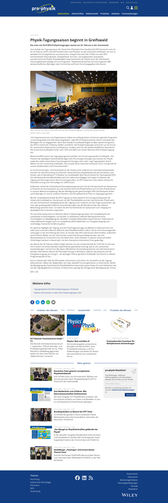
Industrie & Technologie (95, 2)
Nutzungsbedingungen (128, 483)
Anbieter (115, 13)
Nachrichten (63, 13)
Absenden (130, 395)
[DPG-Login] (132, 8)
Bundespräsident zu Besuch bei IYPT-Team (73, 411)
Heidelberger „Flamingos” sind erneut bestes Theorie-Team (74, 451)
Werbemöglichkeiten (129, 480)
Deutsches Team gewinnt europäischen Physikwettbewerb (72, 372)
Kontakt (134, 486)
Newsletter (133, 489)
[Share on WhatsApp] (48, 302)
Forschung (76, 2)
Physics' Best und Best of (78, 341)
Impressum (133, 477)
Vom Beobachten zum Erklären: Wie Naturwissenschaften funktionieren (70, 392)
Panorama (114, 2)
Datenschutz (132, 474)
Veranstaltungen (130, 13)
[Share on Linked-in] (43, 302)
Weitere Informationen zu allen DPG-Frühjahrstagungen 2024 (57, 293)
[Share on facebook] (32, 302)
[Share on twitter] (38, 302)
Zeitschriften (78, 13)
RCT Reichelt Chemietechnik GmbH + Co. (47, 339)
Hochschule (132, 2)
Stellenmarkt (92, 13)
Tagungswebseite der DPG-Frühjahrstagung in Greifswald (56, 289)
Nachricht (66, 368)
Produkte (104, 13)
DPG (122, 2)
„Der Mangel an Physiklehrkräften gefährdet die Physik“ (76, 430)
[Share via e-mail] (53, 302)
